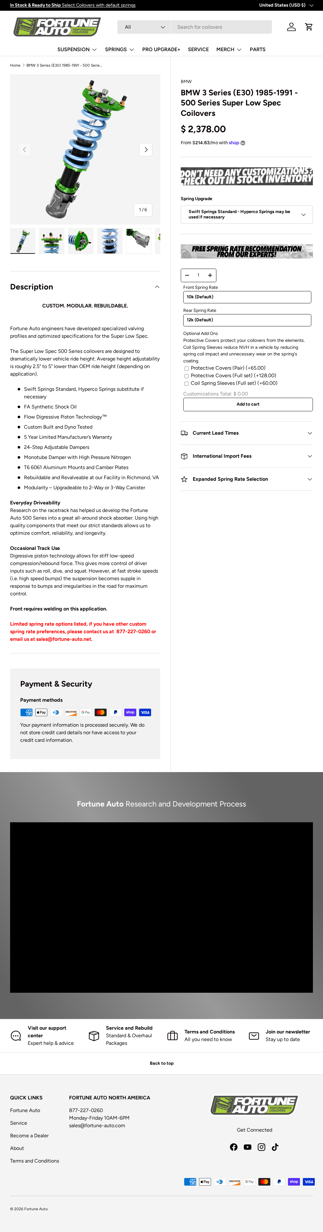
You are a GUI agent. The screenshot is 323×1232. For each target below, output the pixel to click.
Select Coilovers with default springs (73, 5)
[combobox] (194, 27)
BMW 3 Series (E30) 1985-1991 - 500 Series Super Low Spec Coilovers (64, 65)
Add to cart (248, 404)
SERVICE (198, 49)
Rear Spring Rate (199, 310)
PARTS (258, 49)
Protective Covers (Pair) (228, 368)
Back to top (161, 1063)
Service (18, 1123)
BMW (186, 81)
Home (15, 65)
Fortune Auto (25, 1110)
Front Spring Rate (200, 287)
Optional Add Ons (200, 333)
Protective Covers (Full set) (233, 375)
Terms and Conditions (34, 1161)
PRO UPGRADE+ (161, 49)
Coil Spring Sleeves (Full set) (234, 383)
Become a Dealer (29, 1136)
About (17, 1148)
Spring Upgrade (196, 198)
